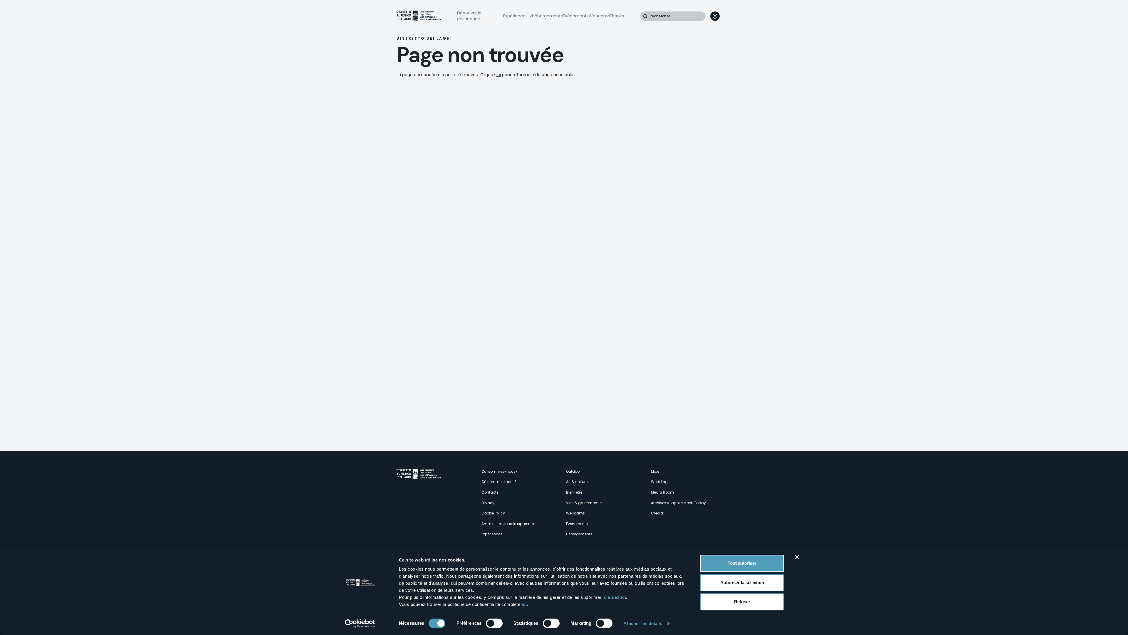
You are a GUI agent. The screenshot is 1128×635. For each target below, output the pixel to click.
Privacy (487, 502)
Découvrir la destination (469, 16)
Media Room (662, 492)
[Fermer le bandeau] (797, 557)
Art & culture (577, 481)
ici (524, 604)
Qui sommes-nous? (499, 471)
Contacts (489, 492)
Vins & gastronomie (584, 502)
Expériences (515, 16)
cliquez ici (615, 597)
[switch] (494, 623)
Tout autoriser (742, 563)
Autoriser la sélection (742, 582)
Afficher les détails (642, 623)
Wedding (659, 481)
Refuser (742, 601)
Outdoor (573, 471)
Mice (655, 471)
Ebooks (617, 16)
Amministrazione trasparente (507, 523)
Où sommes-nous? (499, 481)
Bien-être (574, 492)
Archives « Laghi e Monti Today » (680, 502)
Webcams (599, 16)
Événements (576, 16)
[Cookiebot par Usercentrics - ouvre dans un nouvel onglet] (360, 623)
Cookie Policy (493, 513)
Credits (657, 513)
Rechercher (645, 16)
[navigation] (726, 16)
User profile (715, 16)
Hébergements (547, 16)
